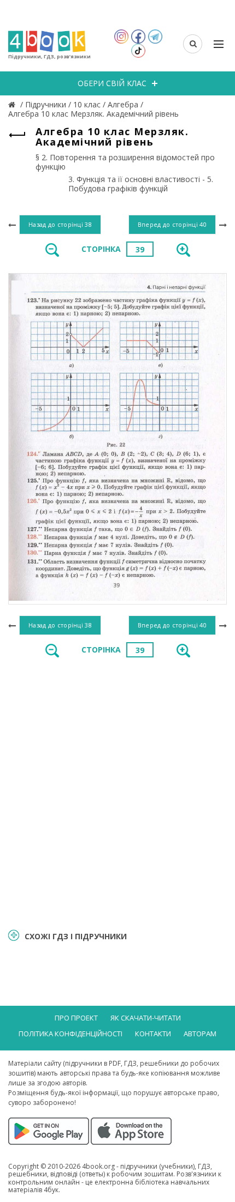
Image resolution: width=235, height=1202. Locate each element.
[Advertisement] (117, 792)
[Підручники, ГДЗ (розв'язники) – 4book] (13, 104)
